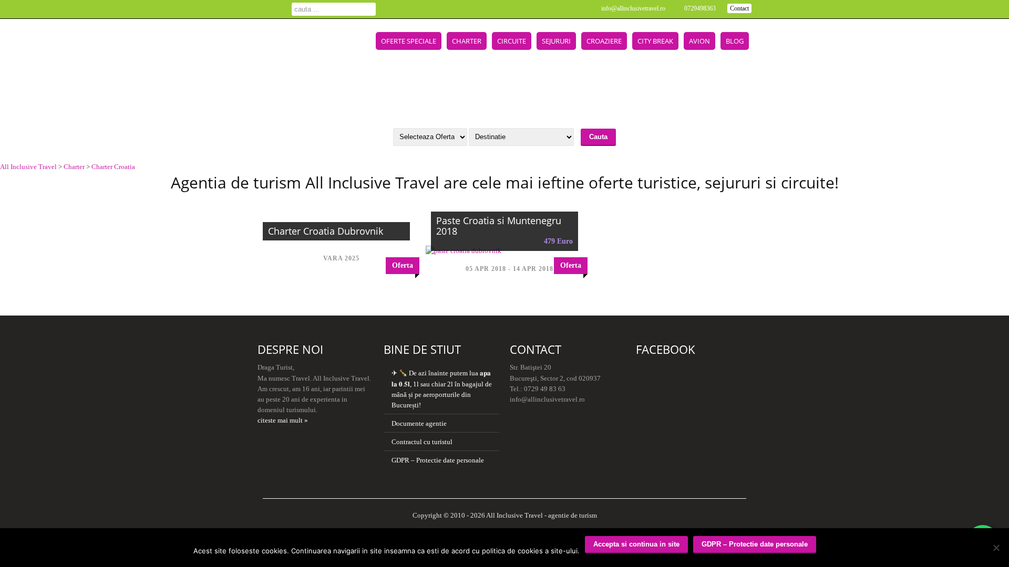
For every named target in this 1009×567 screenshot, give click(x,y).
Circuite (511, 41)
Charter (466, 41)
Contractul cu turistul (422, 442)
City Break (655, 41)
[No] (996, 547)
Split (310, 92)
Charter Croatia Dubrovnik (325, 231)
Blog (735, 41)
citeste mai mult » (283, 420)
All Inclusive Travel (28, 167)
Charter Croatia (113, 167)
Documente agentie (419, 423)
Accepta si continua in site (636, 544)
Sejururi (556, 41)
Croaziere (604, 41)
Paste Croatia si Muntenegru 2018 (498, 225)
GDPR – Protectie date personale (438, 460)
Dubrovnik (274, 92)
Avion (699, 41)
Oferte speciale (408, 41)
